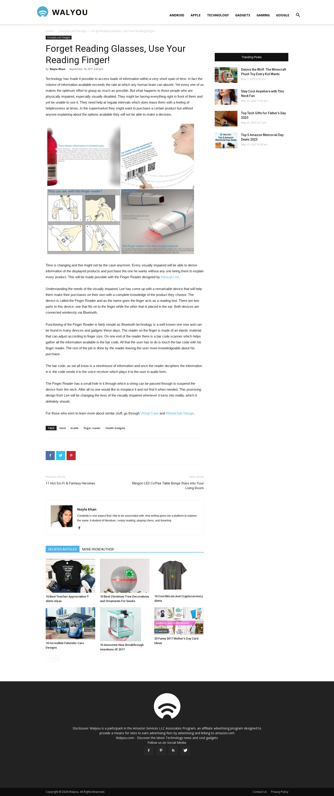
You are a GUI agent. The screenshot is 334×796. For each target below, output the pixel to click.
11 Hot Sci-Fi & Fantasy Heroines (70, 483)
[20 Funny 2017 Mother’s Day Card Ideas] (179, 621)
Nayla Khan (57, 69)
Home (50, 31)
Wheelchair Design (180, 413)
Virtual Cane (149, 413)
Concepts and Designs (72, 31)
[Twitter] (185, 750)
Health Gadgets (115, 428)
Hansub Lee (170, 277)
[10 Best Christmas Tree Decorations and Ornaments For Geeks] (125, 576)
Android (176, 15)
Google (282, 15)
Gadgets (242, 15)
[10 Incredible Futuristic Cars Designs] (70, 623)
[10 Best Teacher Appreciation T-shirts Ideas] (70, 576)
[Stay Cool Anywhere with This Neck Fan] (226, 97)
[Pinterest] (160, 750)
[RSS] (173, 750)
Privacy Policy (279, 792)
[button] (297, 15)
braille (75, 428)
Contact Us (260, 792)
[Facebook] (81, 528)
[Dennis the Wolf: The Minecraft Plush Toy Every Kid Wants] (226, 75)
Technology (218, 15)
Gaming (263, 15)
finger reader (92, 428)
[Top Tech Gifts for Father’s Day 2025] (226, 118)
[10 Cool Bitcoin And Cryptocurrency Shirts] (179, 576)
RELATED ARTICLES (62, 549)
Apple (196, 15)
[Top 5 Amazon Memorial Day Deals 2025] (226, 140)
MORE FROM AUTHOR (98, 549)
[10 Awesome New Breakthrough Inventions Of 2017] (125, 624)
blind (63, 428)
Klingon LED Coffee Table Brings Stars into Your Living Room (168, 485)
